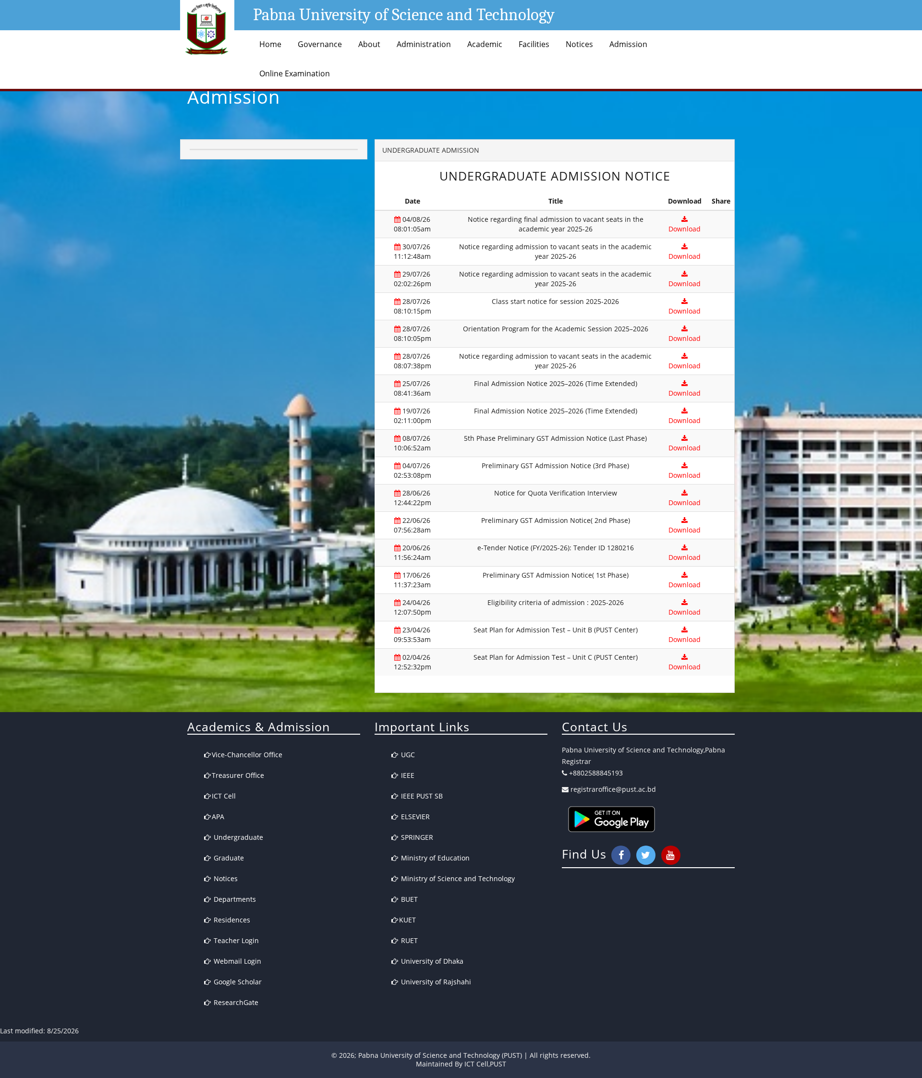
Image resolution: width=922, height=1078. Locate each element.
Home (270, 44)
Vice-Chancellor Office (247, 754)
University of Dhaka (431, 961)
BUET (408, 899)
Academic (484, 44)
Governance (320, 44)
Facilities (534, 44)
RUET (408, 940)
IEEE (406, 775)
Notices (579, 44)
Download (684, 228)
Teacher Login (235, 940)
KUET (407, 919)
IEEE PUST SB (421, 795)
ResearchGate (235, 1002)
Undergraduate (237, 837)
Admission (628, 44)
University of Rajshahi (435, 981)
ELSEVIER (414, 816)
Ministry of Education (434, 857)
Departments (234, 899)
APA (218, 816)
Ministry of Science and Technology (457, 878)
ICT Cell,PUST (485, 1063)
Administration (424, 44)
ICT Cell (224, 795)
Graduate (228, 857)
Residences (231, 919)
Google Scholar (237, 981)
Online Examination (294, 73)
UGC (407, 754)
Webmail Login (236, 961)
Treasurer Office (238, 775)
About (369, 44)
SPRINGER (416, 837)
